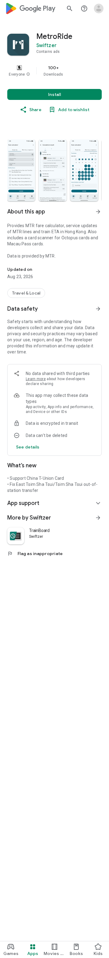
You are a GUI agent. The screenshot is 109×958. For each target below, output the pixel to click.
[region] (54, 70)
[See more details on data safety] (28, 447)
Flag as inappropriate (35, 553)
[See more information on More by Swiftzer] (98, 517)
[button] (28, 74)
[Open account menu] (98, 8)
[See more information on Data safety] (98, 309)
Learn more (36, 379)
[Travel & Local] (26, 293)
